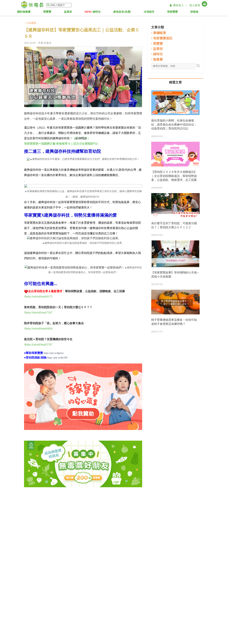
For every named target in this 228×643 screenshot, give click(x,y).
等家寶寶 (176, 12)
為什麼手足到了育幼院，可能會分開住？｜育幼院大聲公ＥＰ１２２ (174, 225)
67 (51, 312)
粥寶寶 (49, 12)
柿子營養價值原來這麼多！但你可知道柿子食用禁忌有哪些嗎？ (174, 321)
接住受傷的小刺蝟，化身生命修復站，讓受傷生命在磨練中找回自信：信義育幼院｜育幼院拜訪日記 (174, 124)
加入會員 (194, 5)
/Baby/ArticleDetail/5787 (38, 344)
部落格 (198, 12)
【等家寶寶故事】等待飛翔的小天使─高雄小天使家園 (175, 274)
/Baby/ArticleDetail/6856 (38, 328)
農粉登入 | (180, 5)
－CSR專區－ (31, 23)
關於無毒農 (26, 12)
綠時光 (93, 12)
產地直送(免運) (122, 12)
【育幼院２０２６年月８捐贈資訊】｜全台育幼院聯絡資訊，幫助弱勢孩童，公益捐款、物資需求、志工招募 (174, 176)
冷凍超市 (151, 12)
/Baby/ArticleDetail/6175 (38, 296)
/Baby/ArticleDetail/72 (37, 312)
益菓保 (70, 12)
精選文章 (175, 82)
